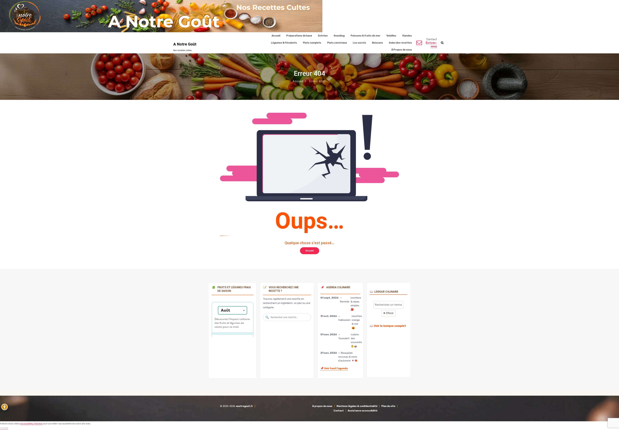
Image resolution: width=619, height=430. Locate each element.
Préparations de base (299, 35)
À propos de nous (322, 406)
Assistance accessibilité (362, 410)
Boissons (377, 42)
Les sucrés (359, 42)
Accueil (276, 35)
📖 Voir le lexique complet (388, 325)
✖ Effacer (388, 313)
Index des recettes (400, 42)
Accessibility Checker (31, 423)
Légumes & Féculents (284, 42)
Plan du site (388, 406)
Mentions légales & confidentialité (357, 406)
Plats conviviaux (337, 42)
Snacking (339, 35)
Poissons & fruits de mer (365, 35)
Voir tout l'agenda (334, 368)
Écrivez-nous (431, 44)
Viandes (407, 35)
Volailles (391, 35)
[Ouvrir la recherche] (442, 42)
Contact (339, 410)
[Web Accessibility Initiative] (5, 406)
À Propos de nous (401, 49)
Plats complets (312, 42)
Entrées (323, 35)
